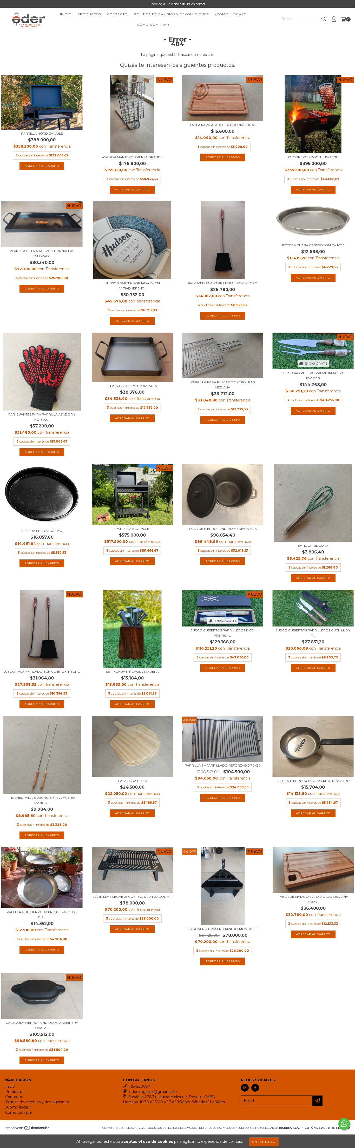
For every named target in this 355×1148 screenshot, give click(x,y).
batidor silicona (313, 545)
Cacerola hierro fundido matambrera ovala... (42, 1025)
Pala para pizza (132, 781)
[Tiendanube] (28, 1129)
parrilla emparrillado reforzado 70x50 (223, 765)
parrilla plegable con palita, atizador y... (132, 897)
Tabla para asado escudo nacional (223, 125)
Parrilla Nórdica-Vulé (42, 133)
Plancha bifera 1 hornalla (132, 386)
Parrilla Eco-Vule (132, 529)
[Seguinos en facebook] (255, 1088)
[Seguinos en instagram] (245, 1088)
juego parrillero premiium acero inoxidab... (313, 375)
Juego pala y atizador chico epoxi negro (42, 672)
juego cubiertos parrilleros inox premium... (222, 632)
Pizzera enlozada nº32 (42, 531)
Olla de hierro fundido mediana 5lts (223, 529)
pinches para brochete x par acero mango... (42, 800)
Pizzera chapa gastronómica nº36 (313, 245)
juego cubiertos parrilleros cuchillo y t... (313, 632)
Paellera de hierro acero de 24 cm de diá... (42, 914)
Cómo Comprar (153, 25)
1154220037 (139, 1086)
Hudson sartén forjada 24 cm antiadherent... (132, 285)
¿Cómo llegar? (230, 14)
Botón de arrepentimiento (327, 1128)
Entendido (264, 1142)
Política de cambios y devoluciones (171, 14)
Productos (89, 14)
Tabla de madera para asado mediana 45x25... (313, 899)
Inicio (65, 14)
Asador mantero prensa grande (132, 157)
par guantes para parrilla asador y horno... (41, 416)
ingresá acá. (289, 1128)
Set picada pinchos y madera (132, 672)
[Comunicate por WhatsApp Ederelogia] (344, 1124)
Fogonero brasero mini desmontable (223, 929)
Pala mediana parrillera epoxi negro (223, 283)
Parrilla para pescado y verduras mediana (222, 384)
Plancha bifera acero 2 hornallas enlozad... (42, 253)
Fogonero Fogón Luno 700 (313, 157)
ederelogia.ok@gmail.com (153, 1091)
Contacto (117, 14)
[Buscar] (324, 19)
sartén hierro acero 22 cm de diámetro (313, 781)
